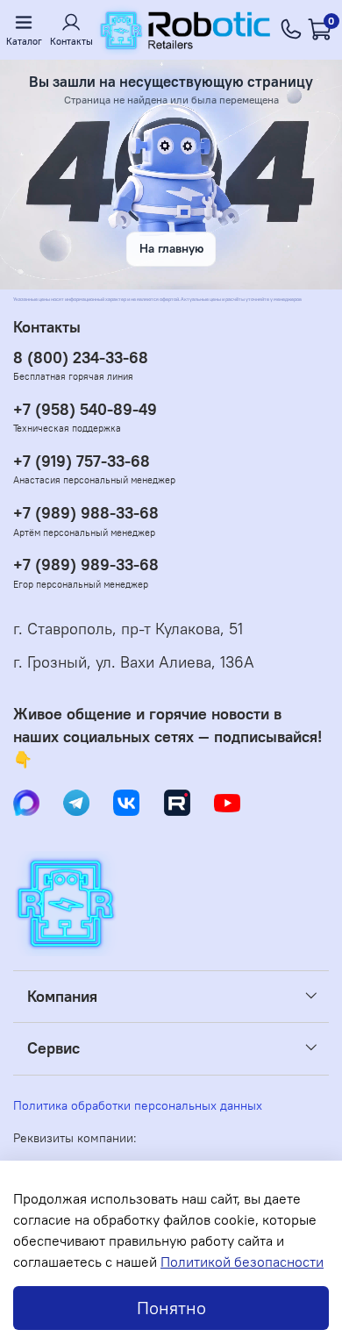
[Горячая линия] (291, 30)
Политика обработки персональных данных (137, 1105)
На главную (171, 248)
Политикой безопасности (242, 1261)
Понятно (171, 1308)
